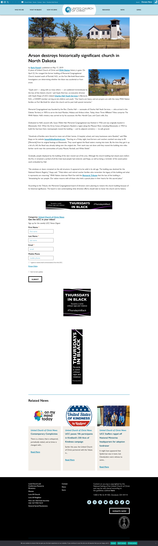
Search (138, 2)
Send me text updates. (36, 272)
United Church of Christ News (51, 217)
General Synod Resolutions (38, 506)
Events (34, 2)
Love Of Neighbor (34, 497)
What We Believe (36, 10)
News (64, 487)
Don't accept (122, 543)
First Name (33, 227)
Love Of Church (34, 494)
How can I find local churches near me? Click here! (38, 501)
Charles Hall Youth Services (66, 95)
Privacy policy (132, 543)
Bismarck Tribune (89, 175)
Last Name (33, 236)
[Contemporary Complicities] (44, 416)
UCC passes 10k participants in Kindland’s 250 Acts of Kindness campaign (79, 437)
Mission (31, 491)
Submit (35, 279)
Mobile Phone (34, 254)
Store (44, 2)
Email (31, 245)
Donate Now (147, 1)
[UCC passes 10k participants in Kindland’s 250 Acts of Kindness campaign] (79, 416)
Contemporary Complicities (44, 433)
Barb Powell (36, 67)
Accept (113, 543)
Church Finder (28, 2)
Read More (35, 451)
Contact (39, 2)
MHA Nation (64, 70)
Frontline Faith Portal (52, 2)
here (113, 490)
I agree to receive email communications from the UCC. (46, 262)
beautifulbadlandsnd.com (55, 139)
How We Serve (52, 10)
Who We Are (19, 10)
